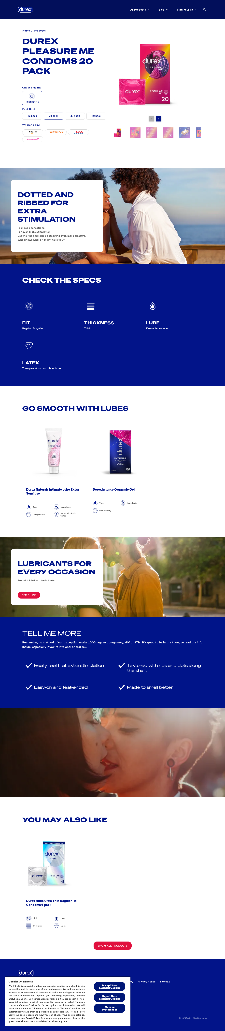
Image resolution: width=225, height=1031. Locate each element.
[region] (67, 1001)
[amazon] (32, 132)
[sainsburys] (56, 132)
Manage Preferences (109, 1008)
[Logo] (25, 10)
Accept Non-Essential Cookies (109, 986)
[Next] (158, 118)
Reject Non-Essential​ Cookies (109, 997)
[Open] (204, 10)
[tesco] (78, 132)
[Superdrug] (32, 139)
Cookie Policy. (33, 1018)
